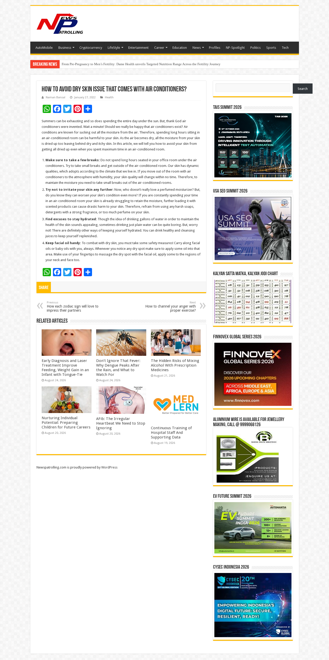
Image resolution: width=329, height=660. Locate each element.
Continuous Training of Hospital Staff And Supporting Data (171, 432)
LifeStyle (114, 48)
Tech (285, 48)
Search (303, 89)
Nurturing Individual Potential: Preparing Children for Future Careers (66, 422)
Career (159, 48)
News (197, 48)
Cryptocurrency (90, 48)
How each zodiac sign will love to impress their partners (72, 306)
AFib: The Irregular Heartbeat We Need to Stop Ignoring (120, 423)
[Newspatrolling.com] (60, 23)
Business (64, 48)
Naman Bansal (55, 97)
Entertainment (138, 48)
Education (179, 48)
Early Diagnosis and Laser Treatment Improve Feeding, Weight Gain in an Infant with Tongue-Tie (65, 367)
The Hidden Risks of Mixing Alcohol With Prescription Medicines (175, 365)
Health (109, 97)
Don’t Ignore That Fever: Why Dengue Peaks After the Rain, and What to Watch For (118, 367)
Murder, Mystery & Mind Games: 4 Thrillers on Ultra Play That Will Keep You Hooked (122, 64)
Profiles (214, 48)
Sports (271, 48)
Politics (255, 48)
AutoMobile (44, 48)
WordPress (109, 467)
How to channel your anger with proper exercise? (170, 306)
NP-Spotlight (235, 48)
